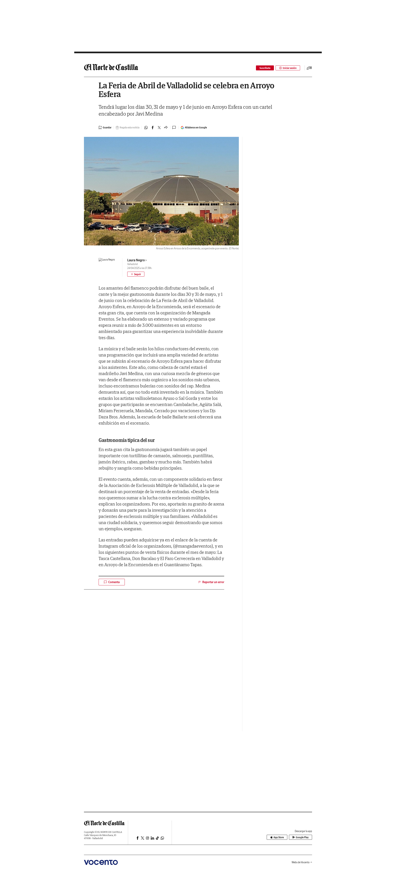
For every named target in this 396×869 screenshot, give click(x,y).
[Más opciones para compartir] (165, 127)
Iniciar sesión (290, 68)
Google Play (302, 837)
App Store (278, 837)
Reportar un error (213, 582)
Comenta (114, 582)
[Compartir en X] (159, 127)
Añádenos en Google (196, 127)
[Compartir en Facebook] (152, 127)
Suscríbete (264, 68)
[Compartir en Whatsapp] (146, 127)
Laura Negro (136, 260)
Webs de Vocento (301, 862)
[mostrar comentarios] (174, 127)
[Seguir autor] (135, 274)
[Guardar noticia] (105, 127)
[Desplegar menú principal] (309, 67)
